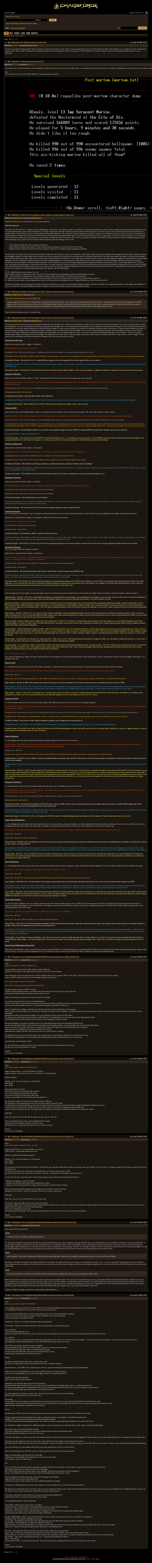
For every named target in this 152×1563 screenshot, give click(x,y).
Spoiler (7, 1053)
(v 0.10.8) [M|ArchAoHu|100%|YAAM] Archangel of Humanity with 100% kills (48, 1295)
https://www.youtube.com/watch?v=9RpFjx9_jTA (20, 965)
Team (23, 33)
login (11, 16)
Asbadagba (16, 960)
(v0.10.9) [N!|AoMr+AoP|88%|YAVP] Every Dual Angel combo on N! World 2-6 (47, 1136)
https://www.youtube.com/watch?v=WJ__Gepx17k (21, 1145)
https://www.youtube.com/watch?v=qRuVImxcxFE (21, 1067)
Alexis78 (15, 45)
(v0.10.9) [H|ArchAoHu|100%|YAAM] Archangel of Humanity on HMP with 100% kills (50, 957)
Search (16, 33)
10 (16, 39)
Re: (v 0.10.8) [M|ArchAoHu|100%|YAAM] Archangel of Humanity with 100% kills (49, 1222)
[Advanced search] (118, 28)
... (14, 39)
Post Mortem (16, 957)
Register (34, 33)
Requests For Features (19, 215)
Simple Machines (83, 1557)
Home (6, 33)
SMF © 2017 (75, 1557)
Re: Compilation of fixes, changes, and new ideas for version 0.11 (51, 215)
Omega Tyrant (33, 45)
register (17, 16)
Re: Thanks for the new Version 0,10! (33, 42)
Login (28, 33)
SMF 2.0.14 (68, 1557)
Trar (33, 295)
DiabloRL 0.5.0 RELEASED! (18, 28)
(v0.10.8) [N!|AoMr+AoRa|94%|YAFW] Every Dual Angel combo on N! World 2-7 (48, 1059)
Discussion (16, 42)
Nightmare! (15, 1059)
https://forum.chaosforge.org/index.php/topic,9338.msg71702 (24, 985)
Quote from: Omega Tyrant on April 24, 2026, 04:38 (22, 298)
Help (11, 33)
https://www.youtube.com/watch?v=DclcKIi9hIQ (20, 981)
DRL (9, 42)
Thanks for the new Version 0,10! (32, 61)
